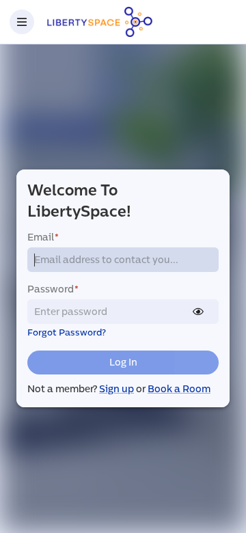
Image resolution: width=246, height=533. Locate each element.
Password (53, 289)
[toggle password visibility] (198, 311)
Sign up (116, 389)
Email (43, 237)
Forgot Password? (66, 333)
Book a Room (179, 389)
